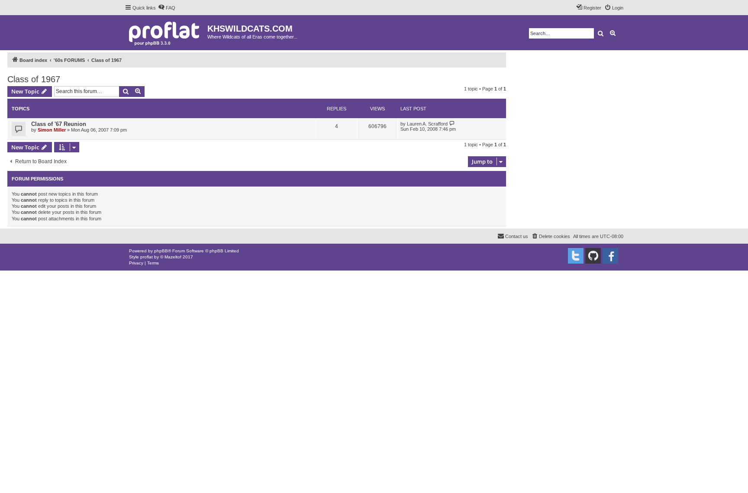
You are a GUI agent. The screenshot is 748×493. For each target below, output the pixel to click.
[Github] (593, 256)
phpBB (161, 250)
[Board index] (166, 32)
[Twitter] (576, 256)
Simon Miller (52, 129)
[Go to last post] (452, 123)
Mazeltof (172, 257)
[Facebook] (610, 256)
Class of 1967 (33, 79)
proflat (146, 257)
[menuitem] (166, 8)
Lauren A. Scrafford (427, 123)
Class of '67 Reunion (58, 124)
